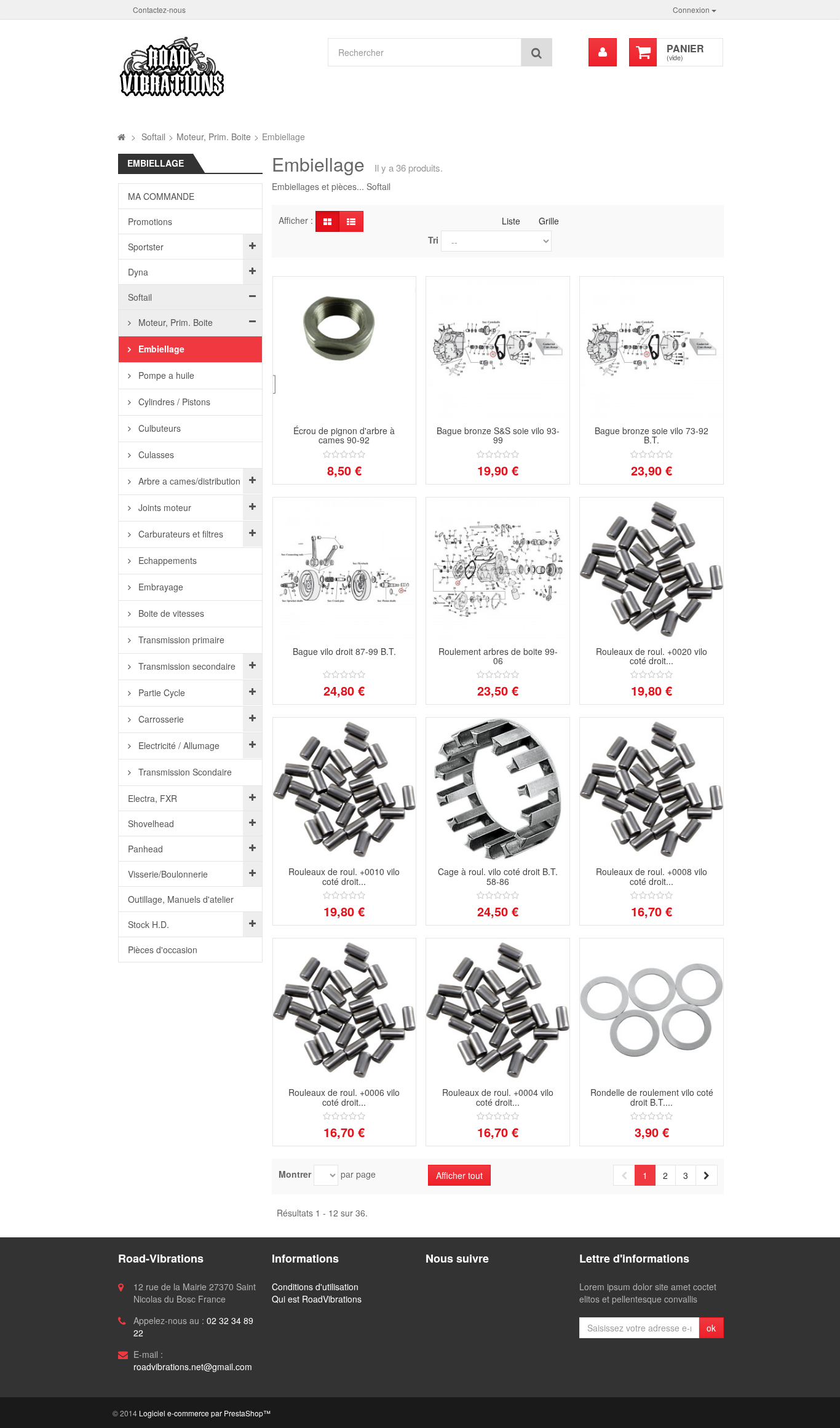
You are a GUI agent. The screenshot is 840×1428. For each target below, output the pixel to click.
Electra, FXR (152, 798)
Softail (140, 297)
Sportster (146, 246)
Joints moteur (163, 507)
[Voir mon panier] (643, 52)
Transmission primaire (180, 639)
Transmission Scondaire (184, 772)
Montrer (295, 1174)
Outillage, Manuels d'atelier (181, 899)
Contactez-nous (159, 9)
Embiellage (160, 349)
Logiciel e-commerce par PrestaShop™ (205, 1413)
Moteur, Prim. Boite (174, 322)
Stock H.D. (148, 924)
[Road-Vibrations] (216, 66)
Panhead (145, 849)
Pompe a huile (165, 375)
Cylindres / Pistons (173, 401)
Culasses (155, 454)
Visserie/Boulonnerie (168, 874)
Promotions (150, 221)
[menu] (602, 52)
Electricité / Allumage (178, 745)
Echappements (166, 560)
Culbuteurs (158, 428)
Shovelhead (151, 823)
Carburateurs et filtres (179, 534)
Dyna (138, 272)
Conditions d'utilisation (315, 1286)
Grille (549, 220)
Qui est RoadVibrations (317, 1299)
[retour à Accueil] (121, 136)
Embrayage (159, 587)
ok (711, 1328)
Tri (433, 240)
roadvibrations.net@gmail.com (192, 1366)
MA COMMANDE (161, 196)
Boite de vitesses (170, 613)
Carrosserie (160, 719)
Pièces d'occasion (162, 949)
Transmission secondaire (186, 666)
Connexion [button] (692, 9)
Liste (511, 220)
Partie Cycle (160, 692)
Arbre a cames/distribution (188, 481)
